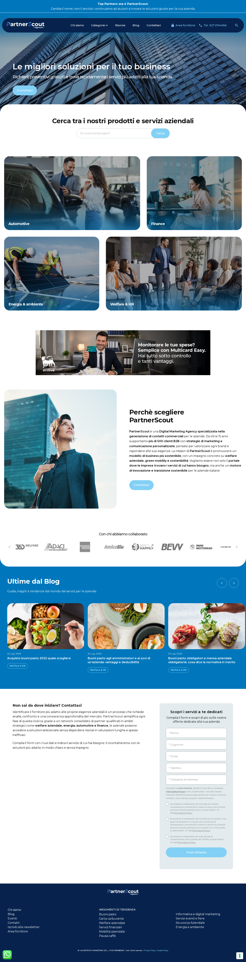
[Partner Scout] (33, 25)
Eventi (12, 918)
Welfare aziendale (112, 923)
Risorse (120, 25)
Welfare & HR (18, 665)
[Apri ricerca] (237, 25)
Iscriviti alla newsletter (24, 927)
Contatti (13, 922)
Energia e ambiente (190, 927)
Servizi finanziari (110, 927)
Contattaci (154, 25)
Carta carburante (111, 918)
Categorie (98, 25)
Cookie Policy (162, 950)
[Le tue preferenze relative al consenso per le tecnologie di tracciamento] (239, 955)
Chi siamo (77, 25)
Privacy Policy (149, 950)
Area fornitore (185, 25)
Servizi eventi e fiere (190, 918)
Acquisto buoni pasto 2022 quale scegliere (39, 658)
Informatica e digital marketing (198, 914)
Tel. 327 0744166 (215, 25)
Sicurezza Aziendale (190, 922)
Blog (136, 25)
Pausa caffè (107, 936)
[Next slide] (236, 547)
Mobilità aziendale (112, 931)
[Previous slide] (9, 547)
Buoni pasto (107, 914)
